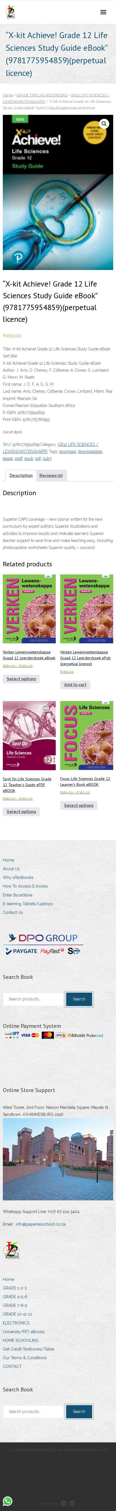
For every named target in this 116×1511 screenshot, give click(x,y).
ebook (8, 458)
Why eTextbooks (18, 877)
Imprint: (9, 398)
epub (28, 458)
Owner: (9, 405)
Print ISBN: (12, 419)
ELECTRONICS (16, 1323)
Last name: (12, 391)
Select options (21, 679)
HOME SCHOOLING (21, 1340)
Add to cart (75, 685)
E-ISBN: (10, 412)
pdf (38, 458)
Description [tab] (21, 475)
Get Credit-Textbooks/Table (28, 1349)
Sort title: (10, 356)
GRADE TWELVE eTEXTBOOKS (42, 95)
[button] (104, 124)
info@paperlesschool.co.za (41, 1224)
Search (79, 999)
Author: (9, 370)
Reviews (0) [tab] (51, 475)
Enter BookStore (17, 895)
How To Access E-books (25, 886)
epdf (19, 458)
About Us (11, 869)
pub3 (47, 458)
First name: (12, 384)
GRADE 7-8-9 (15, 1305)
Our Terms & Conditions (25, 1358)
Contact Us (13, 912)
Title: (7, 349)
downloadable (90, 451)
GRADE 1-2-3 (15, 1288)
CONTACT (12, 1366)
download (67, 451)
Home (8, 95)
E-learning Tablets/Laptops (28, 904)
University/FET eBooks (23, 1332)
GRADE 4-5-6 (15, 1297)
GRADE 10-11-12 (17, 1314)
